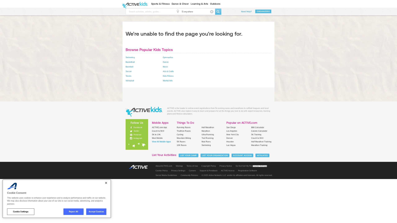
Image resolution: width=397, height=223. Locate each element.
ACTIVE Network (140, 167)
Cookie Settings (21, 211)
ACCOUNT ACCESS (242, 155)
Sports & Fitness (160, 3)
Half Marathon (208, 127)
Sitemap (179, 166)
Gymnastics (168, 57)
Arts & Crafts (168, 71)
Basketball (130, 62)
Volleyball (130, 81)
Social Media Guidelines (166, 175)
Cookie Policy (162, 171)
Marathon (206, 131)
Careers (192, 171)
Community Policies (189, 175)
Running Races (183, 127)
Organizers (263, 11)
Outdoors (215, 3)
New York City (232, 134)
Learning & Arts (199, 3)
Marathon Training (259, 145)
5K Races (181, 142)
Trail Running (208, 138)
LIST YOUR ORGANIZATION (215, 155)
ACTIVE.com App (159, 127)
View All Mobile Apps (161, 142)
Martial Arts (168, 81)
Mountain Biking (184, 138)
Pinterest (137, 135)
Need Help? (246, 12)
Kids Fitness (168, 76)
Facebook (138, 127)
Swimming (130, 57)
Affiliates (262, 155)
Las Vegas (231, 145)
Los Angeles (231, 131)
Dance (166, 62)
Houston (230, 142)
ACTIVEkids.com (134, 4)
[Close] (106, 182)
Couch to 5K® (158, 131)
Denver (229, 138)
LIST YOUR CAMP (188, 155)
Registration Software (247, 171)
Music (165, 67)
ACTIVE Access (227, 171)
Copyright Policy (208, 166)
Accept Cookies (96, 211)
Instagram (138, 138)
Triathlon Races (184, 131)
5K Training (256, 134)
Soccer (129, 71)
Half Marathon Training (261, 142)
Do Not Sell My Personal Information (252, 166)
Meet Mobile (157, 138)
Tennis (128, 76)
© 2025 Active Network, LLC (214, 175)
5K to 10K (156, 134)
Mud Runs (206, 142)
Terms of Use (192, 166)
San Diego (231, 127)
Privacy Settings (178, 171)
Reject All (73, 211)
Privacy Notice (225, 166)
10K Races (181, 145)
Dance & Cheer (180, 3)
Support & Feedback (208, 171)
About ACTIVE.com (164, 166)
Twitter (136, 131)
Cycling (180, 134)
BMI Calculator (257, 127)
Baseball (129, 67)
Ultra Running (208, 134)
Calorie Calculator (259, 131)
